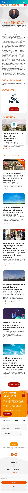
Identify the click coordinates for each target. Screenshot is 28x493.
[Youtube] (18, 5)
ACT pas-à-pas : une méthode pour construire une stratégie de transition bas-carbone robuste (14, 363)
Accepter (14, 482)
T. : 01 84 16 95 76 (14, 472)
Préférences (14, 490)
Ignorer (14, 486)
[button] (25, 5)
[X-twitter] (15, 5)
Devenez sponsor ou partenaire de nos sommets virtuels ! (6, 1)
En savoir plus (6, 148)
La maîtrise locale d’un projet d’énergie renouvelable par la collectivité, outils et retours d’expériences (14, 289)
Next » (17, 379)
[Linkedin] (12, 5)
